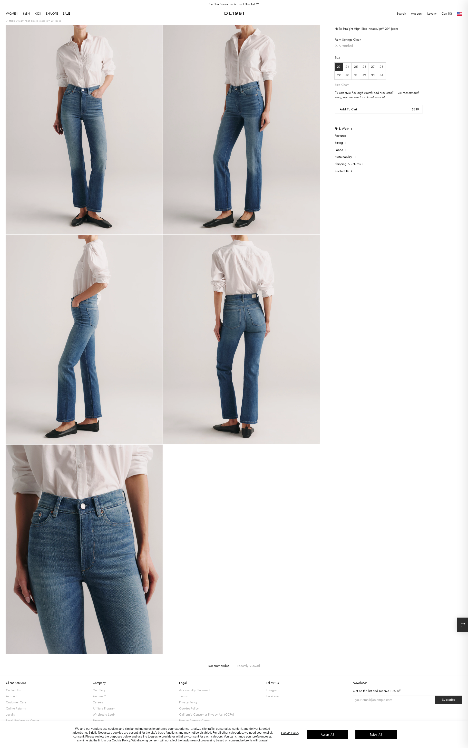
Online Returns (16, 708)
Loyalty (432, 13)
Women (12, 13)
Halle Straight (344, 28)
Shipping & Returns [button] (348, 164)
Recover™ (99, 696)
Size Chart (342, 85)
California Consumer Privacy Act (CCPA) (206, 714)
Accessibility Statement (194, 690)
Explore (52, 13)
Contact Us (13, 690)
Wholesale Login (104, 714)
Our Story (99, 690)
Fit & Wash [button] (342, 128)
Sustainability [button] (344, 157)
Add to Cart (348, 109)
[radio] (338, 66)
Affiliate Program (104, 708)
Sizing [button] (339, 142)
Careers (98, 702)
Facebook (272, 696)
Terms (183, 696)
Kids (38, 13)
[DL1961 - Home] (234, 13)
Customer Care (16, 702)
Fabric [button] (339, 149)
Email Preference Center (22, 720)
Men (26, 13)
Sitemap (98, 720)
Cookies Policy (189, 708)
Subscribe (448, 699)
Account (416, 13)
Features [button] (340, 135)
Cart (446, 13)
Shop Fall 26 (252, 4)
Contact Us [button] (342, 171)
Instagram (272, 690)
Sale (66, 13)
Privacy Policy (188, 702)
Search (401, 13)
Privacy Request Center (194, 720)
